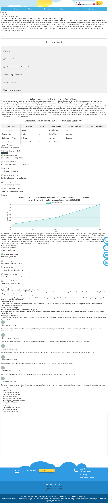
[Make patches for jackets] (10, 147)
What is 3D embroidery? (9, 307)
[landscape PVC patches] (5, 168)
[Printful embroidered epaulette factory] (7, 267)
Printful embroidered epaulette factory (13, 270)
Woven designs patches (10, 184)
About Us (31, 9)
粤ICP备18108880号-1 (54, 501)
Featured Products (64, 496)
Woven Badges (70, 499)
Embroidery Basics (7, 302)
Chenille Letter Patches (9, 499)
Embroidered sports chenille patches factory (15, 277)
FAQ (61, 9)
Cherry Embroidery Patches (11, 394)
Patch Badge (6, 406)
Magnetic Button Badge (10, 396)
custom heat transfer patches (10, 283)
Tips (55, 496)
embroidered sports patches (12, 158)
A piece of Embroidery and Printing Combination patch (20, 290)
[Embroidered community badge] (8, 261)
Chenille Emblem (8, 404)
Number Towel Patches (10, 402)
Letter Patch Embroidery (10, 409)
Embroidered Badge (25, 499)
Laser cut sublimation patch (12, 191)
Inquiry (46, 470)
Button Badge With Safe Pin (11, 408)
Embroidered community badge (11, 263)
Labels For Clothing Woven (11, 392)
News (75, 9)
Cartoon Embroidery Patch (11, 411)
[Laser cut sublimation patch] (10, 188)
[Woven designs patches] (9, 182)
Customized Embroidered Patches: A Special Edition (19, 296)
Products (47, 9)
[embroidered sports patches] (9, 155)
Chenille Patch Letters (40, 499)
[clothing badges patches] (9, 254)
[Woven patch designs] (8, 247)
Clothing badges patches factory (14, 178)
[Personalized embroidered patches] (9, 162)
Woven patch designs (8, 250)
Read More (4, 153)
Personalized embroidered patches (15, 164)
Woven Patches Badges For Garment (14, 400)
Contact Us (90, 9)
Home (16, 9)
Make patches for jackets (11, 151)
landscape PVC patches (10, 171)
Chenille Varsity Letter (56, 499)
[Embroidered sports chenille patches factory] (10, 274)
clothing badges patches (9, 257)
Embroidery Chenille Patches (12, 398)
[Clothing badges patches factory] (9, 175)
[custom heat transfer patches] (9, 281)
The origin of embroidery (10, 316)
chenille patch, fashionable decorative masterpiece (19, 310)
